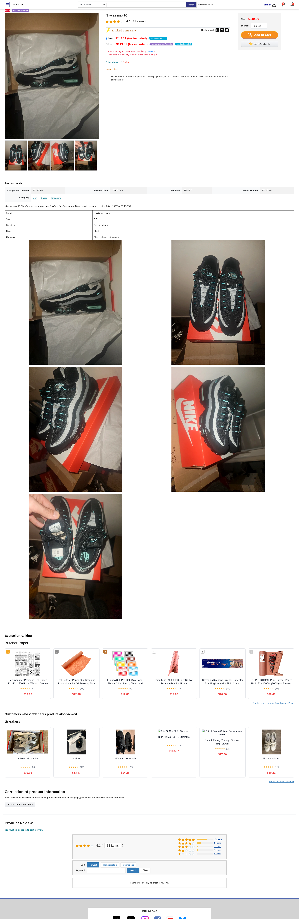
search (190, 4)
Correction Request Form (20, 804)
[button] (292, 4)
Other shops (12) (117, 62)
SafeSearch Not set (205, 4)
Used (149, 44)
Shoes (44, 198)
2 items (217, 846)
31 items (113, 845)
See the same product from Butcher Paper (273, 703)
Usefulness (128, 865)
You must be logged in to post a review (24, 830)
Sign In (267, 4)
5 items (217, 843)
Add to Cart (262, 35)
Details (150, 51)
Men (35, 198)
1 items (217, 850)
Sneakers (56, 198)
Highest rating (110, 865)
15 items (218, 839)
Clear (145, 870)
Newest (93, 865)
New (137, 38)
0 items (217, 854)
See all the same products (281, 781)
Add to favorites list (262, 44)
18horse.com (17, 4)
